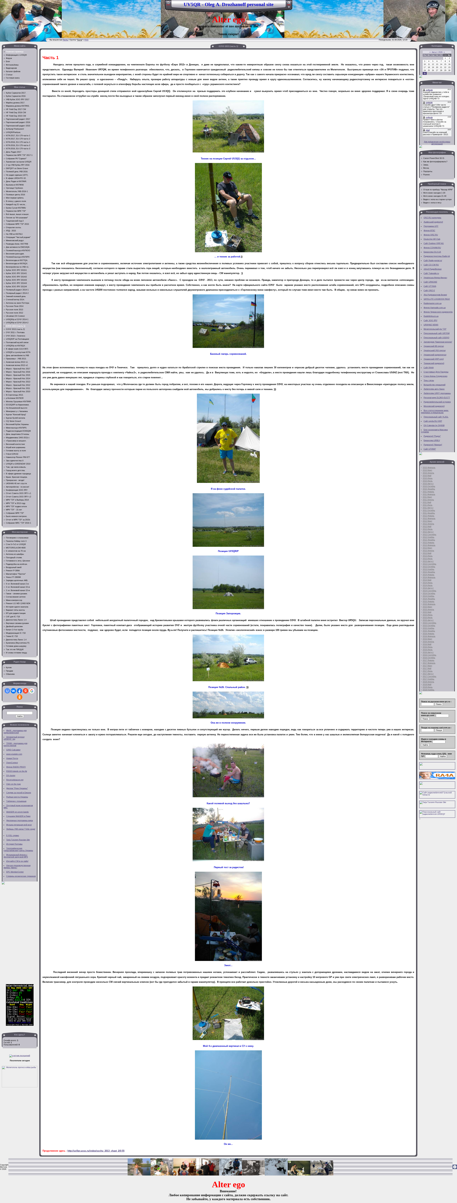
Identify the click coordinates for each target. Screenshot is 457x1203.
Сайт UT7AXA (430, 286)
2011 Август (428, 508)
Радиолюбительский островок (437, 402)
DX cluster (10, 775)
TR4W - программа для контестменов (15, 744)
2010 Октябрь (429, 486)
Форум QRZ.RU (431, 235)
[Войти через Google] (32, 691)
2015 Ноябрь (428, 628)
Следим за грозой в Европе (18, 793)
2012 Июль (428, 529)
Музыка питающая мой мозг (19, 825)
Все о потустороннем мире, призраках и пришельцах (435, 411)
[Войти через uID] (7, 691)
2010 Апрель (428, 473)
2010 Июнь (428, 478)
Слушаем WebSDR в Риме (18, 816)
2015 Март (427, 607)
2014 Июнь (428, 583)
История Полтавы (14, 844)
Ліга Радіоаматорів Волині (435, 295)
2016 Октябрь (429, 658)
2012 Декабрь (429, 540)
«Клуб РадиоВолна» (433, 269)
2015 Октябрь (429, 625)
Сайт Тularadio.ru (431, 273)
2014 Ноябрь (428, 596)
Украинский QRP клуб (434, 359)
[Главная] (168, 4)
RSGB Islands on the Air (16, 771)
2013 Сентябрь (429, 564)
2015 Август (428, 620)
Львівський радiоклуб (433, 222)
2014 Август (428, 588)
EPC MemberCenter (15, 872)
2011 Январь (428, 492)
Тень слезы (429, 380)
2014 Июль (428, 585)
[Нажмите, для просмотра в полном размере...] (228, 151)
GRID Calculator (13, 750)
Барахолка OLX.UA (432, 252)
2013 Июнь (428, 556)
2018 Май (427, 684)
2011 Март (427, 497)
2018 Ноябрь (428, 690)
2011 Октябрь (429, 510)
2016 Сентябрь (429, 655)
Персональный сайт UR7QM (437, 333)
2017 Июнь (428, 671)
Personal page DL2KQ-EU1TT (437, 397)
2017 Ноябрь (428, 679)
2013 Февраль (429, 545)
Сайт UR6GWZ (430, 282)
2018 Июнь (428, 687)
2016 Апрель (428, 642)
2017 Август (428, 674)
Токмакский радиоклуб (434, 363)
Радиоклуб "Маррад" (433, 445)
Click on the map (13, 784)
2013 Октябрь (429, 567)
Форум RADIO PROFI (16, 767)
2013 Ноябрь (428, 569)
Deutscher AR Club (432, 239)
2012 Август (428, 532)
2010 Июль (428, 481)
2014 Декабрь (429, 599)
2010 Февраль (429, 467)
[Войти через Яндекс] (25, 691)
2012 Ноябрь (428, 537)
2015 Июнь (428, 615)
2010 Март (427, 470)
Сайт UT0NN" (430, 449)
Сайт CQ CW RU (431, 265)
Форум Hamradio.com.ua (435, 308)
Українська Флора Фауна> (435, 278)
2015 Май (427, 612)
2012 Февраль (429, 518)
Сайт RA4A (429, 367)
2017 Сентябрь (429, 676)
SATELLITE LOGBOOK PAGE (437, 299)
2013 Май (427, 553)
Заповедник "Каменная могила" (438, 342)
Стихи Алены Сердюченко (435, 376)
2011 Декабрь (429, 513)
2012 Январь (428, 516)
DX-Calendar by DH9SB (434, 425)
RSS (86, 40)
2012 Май (427, 526)
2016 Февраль (429, 636)
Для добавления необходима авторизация (437, 143)
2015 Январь (428, 601)
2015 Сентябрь (429, 623)
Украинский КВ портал (434, 346)
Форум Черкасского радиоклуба (438, 312)
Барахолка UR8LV (432, 440)
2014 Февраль (429, 577)
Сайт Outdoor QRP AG (434, 243)
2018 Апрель (428, 682)
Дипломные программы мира (19, 820)
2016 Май (427, 644)
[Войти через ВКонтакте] (13, 691)
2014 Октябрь (429, 593)
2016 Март (427, 639)
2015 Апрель (428, 609)
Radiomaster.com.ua (432, 303)
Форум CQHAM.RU (432, 248)
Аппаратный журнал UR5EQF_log (14, 738)
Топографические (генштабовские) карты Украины (18, 849)
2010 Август (428, 484)
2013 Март (427, 548)
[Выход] (289, 8)
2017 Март (427, 666)
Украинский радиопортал (435, 355)
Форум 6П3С (429, 230)
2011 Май (427, 502)
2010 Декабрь (429, 489)
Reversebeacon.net (14, 780)
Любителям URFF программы (437, 393)
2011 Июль (427, 505)
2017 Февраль (429, 663)
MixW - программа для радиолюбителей (15, 731)
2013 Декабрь (429, 572)
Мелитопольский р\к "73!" (435, 329)
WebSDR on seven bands (17, 812)
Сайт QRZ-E (429, 290)
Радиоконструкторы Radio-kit (437, 256)
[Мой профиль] (289, 4)
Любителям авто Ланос (434, 389)
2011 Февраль (429, 494)
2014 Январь (428, 575)
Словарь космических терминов (21, 876)
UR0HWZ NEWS (431, 325)
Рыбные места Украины (17, 797)
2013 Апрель (428, 550)
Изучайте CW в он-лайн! (17, 861)
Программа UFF (431, 226)
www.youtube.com (14, 754)
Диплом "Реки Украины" (17, 788)
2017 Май (427, 668)
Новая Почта (12, 758)
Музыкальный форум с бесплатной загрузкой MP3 (16, 856)
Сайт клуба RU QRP (433, 421)
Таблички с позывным (16, 801)
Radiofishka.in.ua (431, 316)
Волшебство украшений (434, 385)
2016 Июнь (428, 647)
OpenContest (12, 763)
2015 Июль (428, 617)
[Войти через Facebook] (19, 691)
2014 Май (427, 580)
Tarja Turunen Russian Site (18, 840)
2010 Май (427, 475)
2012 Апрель (428, 524)
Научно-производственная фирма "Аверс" (17, 866)
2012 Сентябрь (429, 534)
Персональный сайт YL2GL (436, 417)
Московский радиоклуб (434, 406)
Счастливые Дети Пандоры (436, 372)
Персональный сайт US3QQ (436, 337)
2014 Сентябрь (429, 591)
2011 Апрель (428, 500)
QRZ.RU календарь (432, 218)
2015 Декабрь (429, 631)
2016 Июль (428, 650)
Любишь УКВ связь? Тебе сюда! (20, 829)
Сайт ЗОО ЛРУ (430, 320)
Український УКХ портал (435, 350)
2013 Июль (428, 558)
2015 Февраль (429, 604)
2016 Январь (428, 633)
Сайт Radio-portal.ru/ (433, 260)
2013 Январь (428, 542)
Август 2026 (437, 52)
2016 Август (428, 652)
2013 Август (428, 561)
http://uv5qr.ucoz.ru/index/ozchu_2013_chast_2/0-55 (95, 1150)
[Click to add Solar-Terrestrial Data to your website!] (20, 1025)
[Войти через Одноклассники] (19, 697)
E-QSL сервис (12, 835)
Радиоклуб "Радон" (432, 436)
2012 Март (427, 521)
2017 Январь (428, 660)
